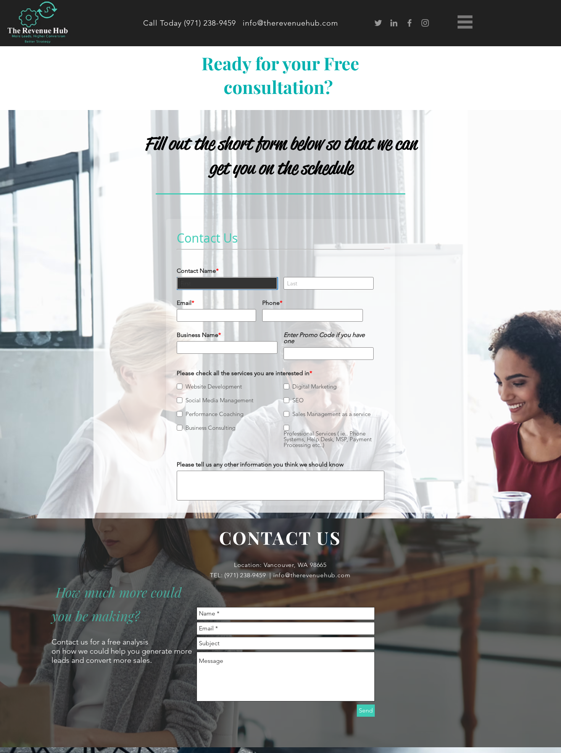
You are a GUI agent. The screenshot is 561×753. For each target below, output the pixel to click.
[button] (465, 22)
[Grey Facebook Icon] (409, 23)
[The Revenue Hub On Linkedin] (394, 23)
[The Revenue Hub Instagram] (425, 23)
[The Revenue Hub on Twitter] (378, 23)
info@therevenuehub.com (290, 23)
